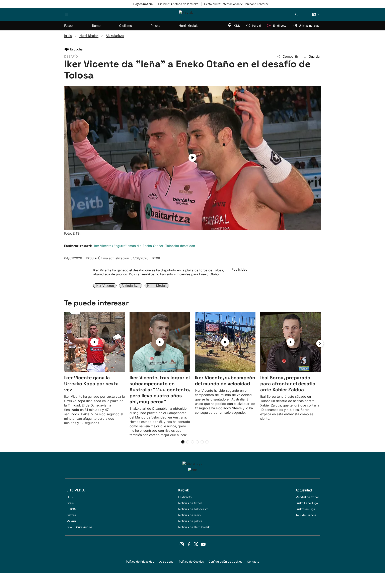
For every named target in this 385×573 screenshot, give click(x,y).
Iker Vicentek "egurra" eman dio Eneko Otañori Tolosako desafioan (144, 246)
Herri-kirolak (157, 286)
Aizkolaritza (131, 286)
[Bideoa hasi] (192, 158)
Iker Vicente (105, 286)
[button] (320, 343)
